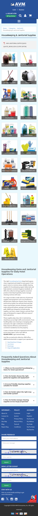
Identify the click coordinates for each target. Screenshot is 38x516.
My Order (30, 424)
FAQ (2, 419)
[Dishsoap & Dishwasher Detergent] (28, 94)
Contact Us (4, 416)
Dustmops (10, 346)
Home (5, 28)
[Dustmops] (28, 112)
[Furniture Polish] (9, 147)
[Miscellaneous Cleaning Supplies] (28, 182)
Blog (2, 424)
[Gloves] (28, 147)
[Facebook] (2, 499)
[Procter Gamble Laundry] (28, 217)
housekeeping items (15, 281)
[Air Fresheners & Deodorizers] (9, 59)
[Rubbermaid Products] (9, 235)
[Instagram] (12, 499)
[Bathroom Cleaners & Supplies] (28, 59)
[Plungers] (9, 217)
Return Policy (18, 421)
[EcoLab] (9, 129)
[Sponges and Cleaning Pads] (28, 235)
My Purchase (31, 427)
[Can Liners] (28, 77)
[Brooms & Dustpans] (9, 77)
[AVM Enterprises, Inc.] (19, 5)
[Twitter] (7, 499)
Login (14, 9)
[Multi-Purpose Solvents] (28, 200)
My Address (30, 421)
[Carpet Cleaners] (9, 94)
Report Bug (4, 427)
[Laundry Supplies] (9, 182)
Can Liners (10, 344)
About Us (4, 413)
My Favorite (30, 429)
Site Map (4, 421)
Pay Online (11, 16)
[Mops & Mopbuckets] (9, 200)
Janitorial (20, 28)
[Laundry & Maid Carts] (28, 165)
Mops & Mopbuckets (13, 348)
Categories (12, 28)
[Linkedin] (16, 499)
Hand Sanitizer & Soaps (14, 342)
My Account (30, 419)
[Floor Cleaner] (28, 129)
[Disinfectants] (9, 112)
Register (21, 9)
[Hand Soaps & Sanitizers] (9, 165)
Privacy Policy (18, 419)
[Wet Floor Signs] (9, 253)
